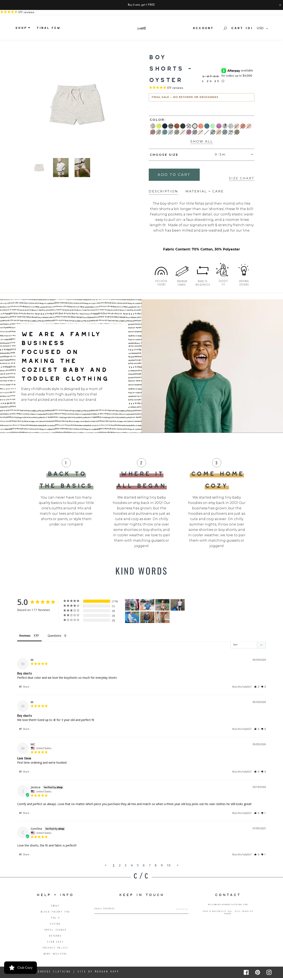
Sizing (55, 924)
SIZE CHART (241, 178)
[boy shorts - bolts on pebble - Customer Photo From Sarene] (178, 605)
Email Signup (55, 930)
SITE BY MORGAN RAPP (98, 972)
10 (169, 865)
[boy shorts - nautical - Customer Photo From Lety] (147, 605)
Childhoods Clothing (50, 972)
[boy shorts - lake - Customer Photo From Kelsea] (147, 617)
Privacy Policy (55, 948)
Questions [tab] (54, 636)
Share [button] (25, 686)
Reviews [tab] (24, 636)
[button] (256, 686)
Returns (55, 936)
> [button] (178, 865)
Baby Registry (55, 954)
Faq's (55, 918)
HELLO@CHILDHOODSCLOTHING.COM (227, 905)
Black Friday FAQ (55, 912)
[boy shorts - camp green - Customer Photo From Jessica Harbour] (132, 605)
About (55, 906)
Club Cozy (55, 942)
